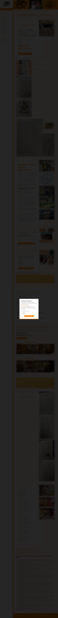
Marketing (23, 313)
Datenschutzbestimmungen (25, 305)
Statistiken (24, 312)
